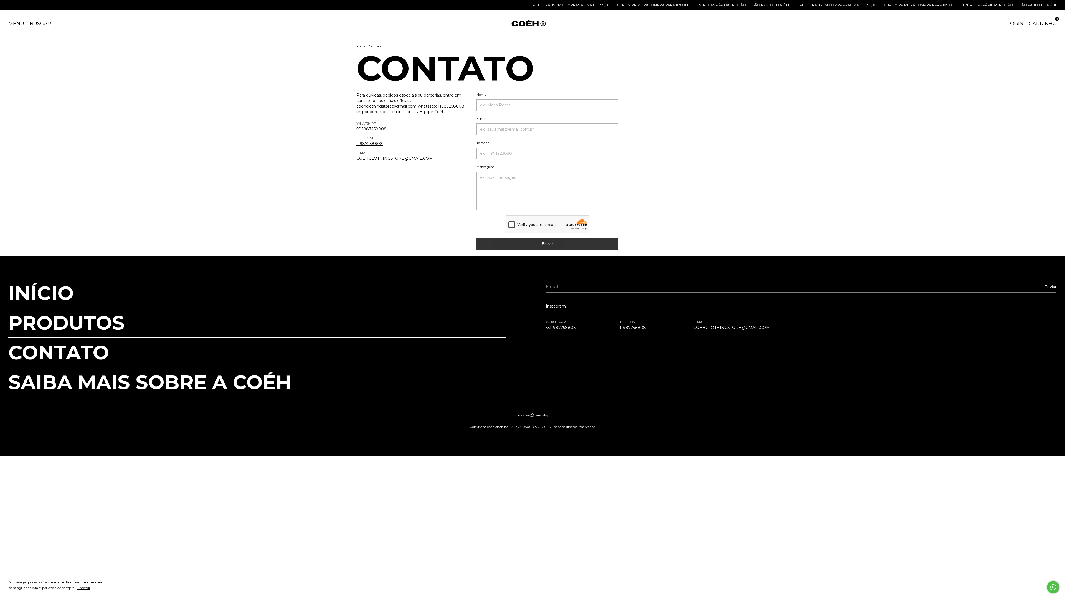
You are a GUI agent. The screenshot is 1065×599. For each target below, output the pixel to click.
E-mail (481, 118)
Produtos (66, 323)
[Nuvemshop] (532, 415)
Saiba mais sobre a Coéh (149, 382)
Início (360, 46)
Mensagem (485, 167)
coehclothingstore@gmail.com (394, 158)
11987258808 (369, 143)
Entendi (83, 588)
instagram (556, 306)
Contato (58, 352)
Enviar (547, 244)
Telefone (482, 143)
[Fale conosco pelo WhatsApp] (1053, 587)
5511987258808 (371, 128)
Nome (481, 94)
